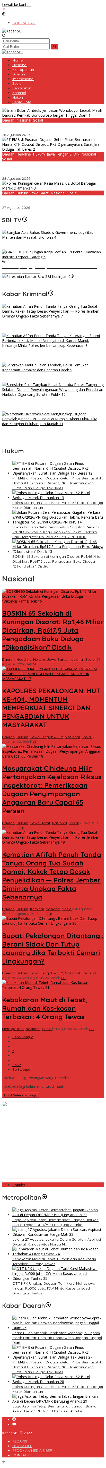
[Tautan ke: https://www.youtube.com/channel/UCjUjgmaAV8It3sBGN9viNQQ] (25, 220)
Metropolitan (13, 1028)
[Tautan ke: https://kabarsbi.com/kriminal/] (51, 294)
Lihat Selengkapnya (20, 1095)
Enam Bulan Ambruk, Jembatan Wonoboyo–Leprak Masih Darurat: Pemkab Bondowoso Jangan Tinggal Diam (51, 127)
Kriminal (37, 909)
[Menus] (4, 9)
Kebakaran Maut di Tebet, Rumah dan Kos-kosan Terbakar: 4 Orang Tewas (44, 1008)
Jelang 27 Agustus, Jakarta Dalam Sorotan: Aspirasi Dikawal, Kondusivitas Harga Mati (56, 1242)
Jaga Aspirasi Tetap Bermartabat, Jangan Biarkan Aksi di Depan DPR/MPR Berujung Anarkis (55, 1222)
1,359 (16, 1064)
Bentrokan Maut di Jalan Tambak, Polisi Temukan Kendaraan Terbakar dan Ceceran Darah (44, 377)
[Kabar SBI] (12, 31)
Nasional (23, 120)
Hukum (39, 154)
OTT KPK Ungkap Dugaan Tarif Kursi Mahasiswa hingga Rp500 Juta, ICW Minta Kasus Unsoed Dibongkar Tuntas (53, 1288)
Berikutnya (21, 1069)
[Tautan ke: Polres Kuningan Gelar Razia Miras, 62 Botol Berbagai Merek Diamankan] (53, 188)
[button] (54, 46)
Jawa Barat (39, 193)
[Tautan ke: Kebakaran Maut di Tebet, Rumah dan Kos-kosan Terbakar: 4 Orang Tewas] (53, 987)
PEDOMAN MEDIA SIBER (32, 1450)
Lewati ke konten (16, 4)
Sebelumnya (22, 1037)
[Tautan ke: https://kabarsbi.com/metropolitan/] (44, 1197)
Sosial (38, 120)
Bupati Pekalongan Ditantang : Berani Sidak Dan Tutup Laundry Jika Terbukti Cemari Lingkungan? (53, 948)
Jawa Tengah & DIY (63, 154)
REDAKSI (19, 1441)
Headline (23, 154)
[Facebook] (14, 1419)
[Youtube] (14, 1424)
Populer (18, 1184)
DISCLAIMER (22, 1446)
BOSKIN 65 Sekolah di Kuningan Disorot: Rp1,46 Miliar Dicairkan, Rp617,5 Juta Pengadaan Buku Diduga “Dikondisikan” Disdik (57, 561)
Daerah (8, 120)
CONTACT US (24, 1455)
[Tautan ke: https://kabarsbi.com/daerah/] (48, 1305)
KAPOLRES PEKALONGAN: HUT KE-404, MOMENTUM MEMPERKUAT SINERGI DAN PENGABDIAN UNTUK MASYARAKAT (51, 707)
